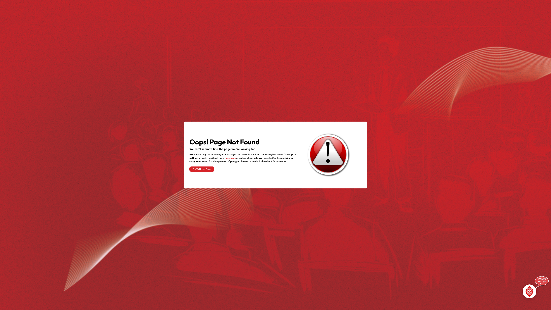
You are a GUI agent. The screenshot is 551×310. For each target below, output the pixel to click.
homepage (230, 157)
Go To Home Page (202, 169)
